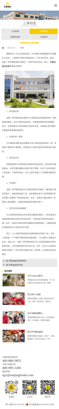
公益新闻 (43, 37)
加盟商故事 (15, 37)
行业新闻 (43, 31)
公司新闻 (15, 31)
